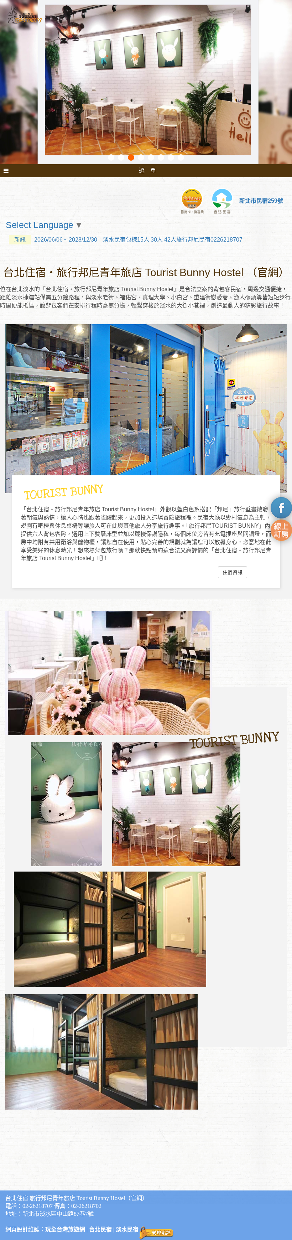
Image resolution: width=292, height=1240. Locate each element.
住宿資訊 (233, 572)
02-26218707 (37, 1206)
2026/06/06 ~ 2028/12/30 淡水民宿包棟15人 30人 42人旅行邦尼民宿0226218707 (128, 240)
